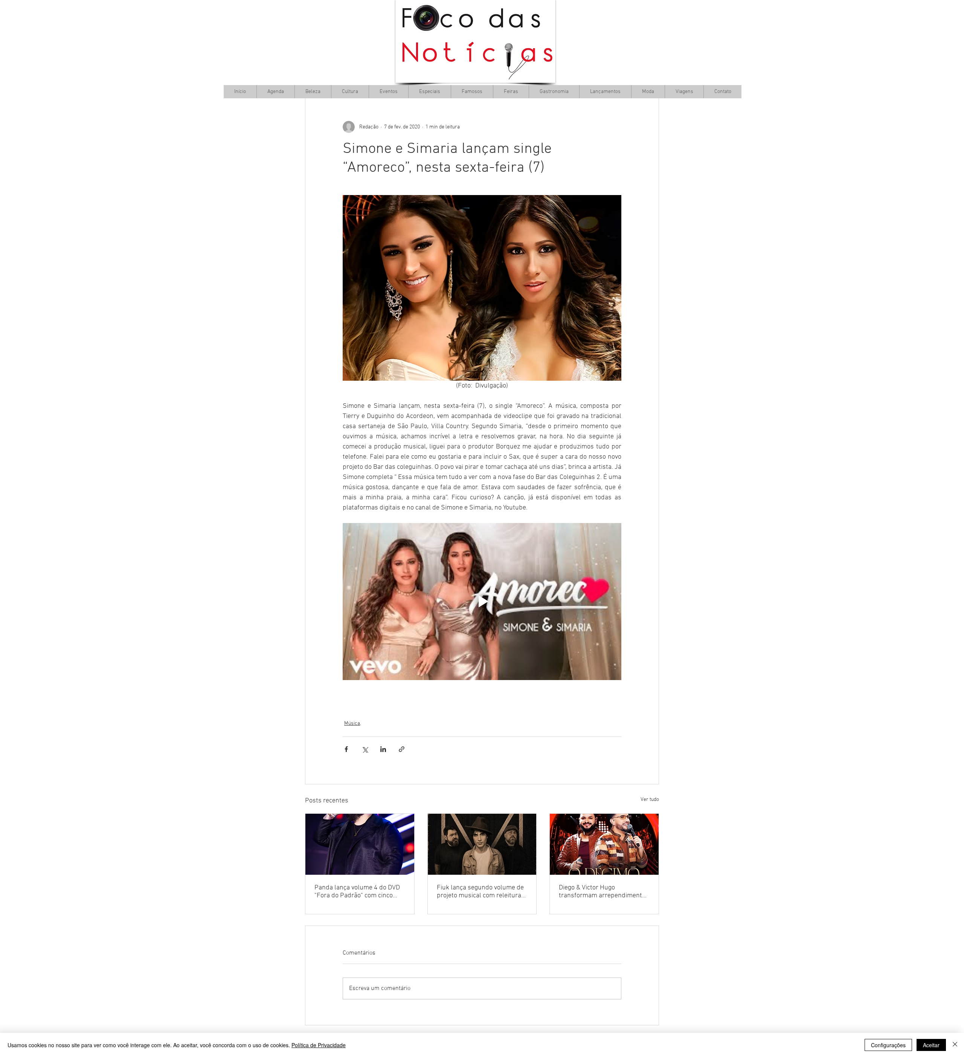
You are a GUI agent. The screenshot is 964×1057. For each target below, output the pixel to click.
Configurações (888, 1045)
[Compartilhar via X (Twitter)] (364, 749)
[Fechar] (954, 1045)
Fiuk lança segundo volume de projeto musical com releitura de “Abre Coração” (480, 892)
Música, (352, 723)
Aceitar (931, 1045)
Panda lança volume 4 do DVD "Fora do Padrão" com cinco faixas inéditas (357, 892)
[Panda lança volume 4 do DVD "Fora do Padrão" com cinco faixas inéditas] (359, 844)
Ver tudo (650, 799)
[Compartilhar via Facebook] (346, 749)
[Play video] (482, 601)
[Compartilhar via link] (401, 749)
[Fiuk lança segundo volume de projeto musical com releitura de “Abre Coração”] (482, 844)
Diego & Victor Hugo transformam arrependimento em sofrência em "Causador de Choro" (603, 892)
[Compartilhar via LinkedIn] (383, 749)
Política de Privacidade (318, 1045)
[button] (350, 91)
